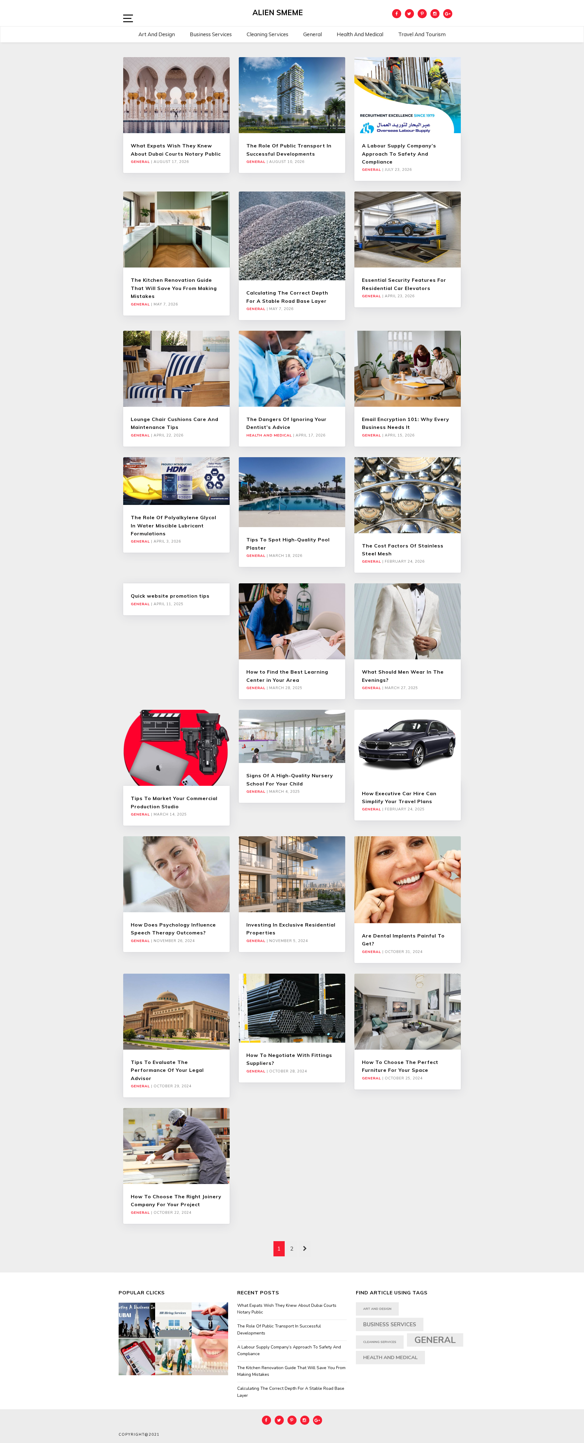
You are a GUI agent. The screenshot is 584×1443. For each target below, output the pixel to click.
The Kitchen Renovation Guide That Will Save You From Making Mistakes (174, 288)
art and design (377, 1309)
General (312, 34)
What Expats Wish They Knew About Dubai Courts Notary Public (286, 1309)
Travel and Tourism (422, 34)
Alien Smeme (277, 12)
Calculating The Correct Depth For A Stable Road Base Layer (290, 1392)
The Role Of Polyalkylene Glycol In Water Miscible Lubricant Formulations (173, 525)
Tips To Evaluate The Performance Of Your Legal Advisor (167, 1070)
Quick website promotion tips (170, 596)
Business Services (211, 34)
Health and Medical (360, 34)
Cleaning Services (267, 34)
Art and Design (156, 34)
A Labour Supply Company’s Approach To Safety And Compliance (399, 154)
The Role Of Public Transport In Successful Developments (279, 1329)
